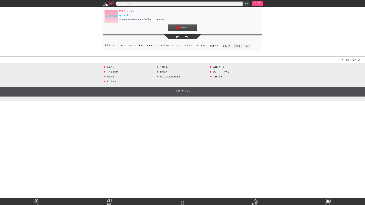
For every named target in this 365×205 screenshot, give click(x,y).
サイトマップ (112, 81)
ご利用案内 (164, 67)
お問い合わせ (218, 67)
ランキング (255, 204)
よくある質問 (112, 72)
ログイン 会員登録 (257, 4)
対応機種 (110, 76)
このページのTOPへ (353, 60)
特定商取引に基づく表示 (170, 76)
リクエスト (328, 204)
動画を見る (185, 28)
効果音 (109, 204)
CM (247, 46)
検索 (246, 4)
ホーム (36, 204)
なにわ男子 (125, 15)
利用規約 (163, 72)
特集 (182, 204)
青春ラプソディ (127, 11)
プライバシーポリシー (222, 72)
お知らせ (110, 67)
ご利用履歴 (217, 76)
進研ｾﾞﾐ (238, 46)
